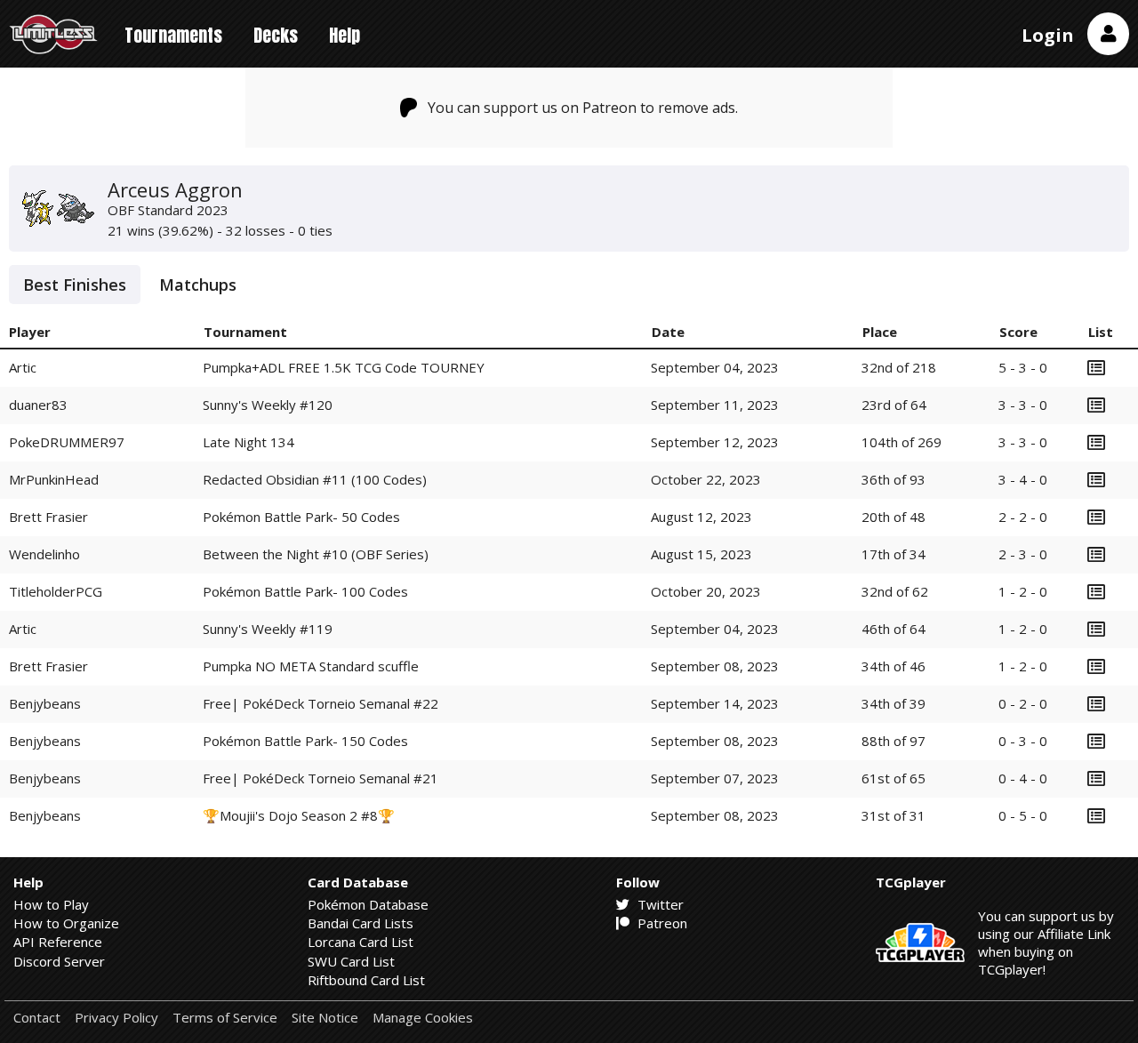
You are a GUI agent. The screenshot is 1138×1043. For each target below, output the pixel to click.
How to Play (51, 904)
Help (344, 35)
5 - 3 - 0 (1022, 367)
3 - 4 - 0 (1022, 479)
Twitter (659, 904)
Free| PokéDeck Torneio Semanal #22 (320, 703)
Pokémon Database (368, 904)
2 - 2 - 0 (1022, 517)
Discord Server (59, 961)
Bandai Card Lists (360, 923)
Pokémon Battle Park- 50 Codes (301, 517)
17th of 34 (894, 554)
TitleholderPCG (55, 591)
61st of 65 (894, 778)
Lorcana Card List (360, 942)
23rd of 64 (894, 404)
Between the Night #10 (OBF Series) (316, 554)
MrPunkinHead (54, 479)
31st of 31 (894, 815)
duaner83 (38, 404)
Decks (275, 35)
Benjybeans (45, 703)
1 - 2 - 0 (1022, 591)
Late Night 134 (248, 442)
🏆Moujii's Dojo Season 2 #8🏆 (299, 815)
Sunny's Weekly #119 (268, 629)
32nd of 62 (895, 591)
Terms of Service (224, 1017)
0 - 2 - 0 (1022, 703)
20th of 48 (894, 517)
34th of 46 (894, 666)
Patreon (660, 923)
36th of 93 (894, 479)
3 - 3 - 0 (1022, 404)
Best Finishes (74, 284)
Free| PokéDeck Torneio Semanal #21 (320, 778)
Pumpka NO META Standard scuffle (311, 666)
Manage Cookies (423, 1017)
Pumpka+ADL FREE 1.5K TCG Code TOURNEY (344, 367)
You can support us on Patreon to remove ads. (583, 107)
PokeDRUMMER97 (66, 442)
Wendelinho (44, 554)
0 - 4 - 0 (1022, 778)
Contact (36, 1017)
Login (1048, 35)
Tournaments (173, 35)
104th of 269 (902, 442)
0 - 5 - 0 (1022, 815)
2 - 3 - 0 (1022, 554)
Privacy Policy (116, 1017)
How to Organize (66, 923)
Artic (22, 367)
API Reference (57, 942)
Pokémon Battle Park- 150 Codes (305, 741)
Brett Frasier (48, 517)
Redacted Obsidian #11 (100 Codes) (315, 479)
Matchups (197, 284)
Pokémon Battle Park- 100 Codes (305, 591)
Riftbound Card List (366, 980)
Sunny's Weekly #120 (268, 404)
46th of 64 (894, 629)
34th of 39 (894, 703)
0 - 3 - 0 (1022, 741)
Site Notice (325, 1017)
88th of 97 (894, 741)
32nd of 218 (899, 367)
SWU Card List (351, 961)
